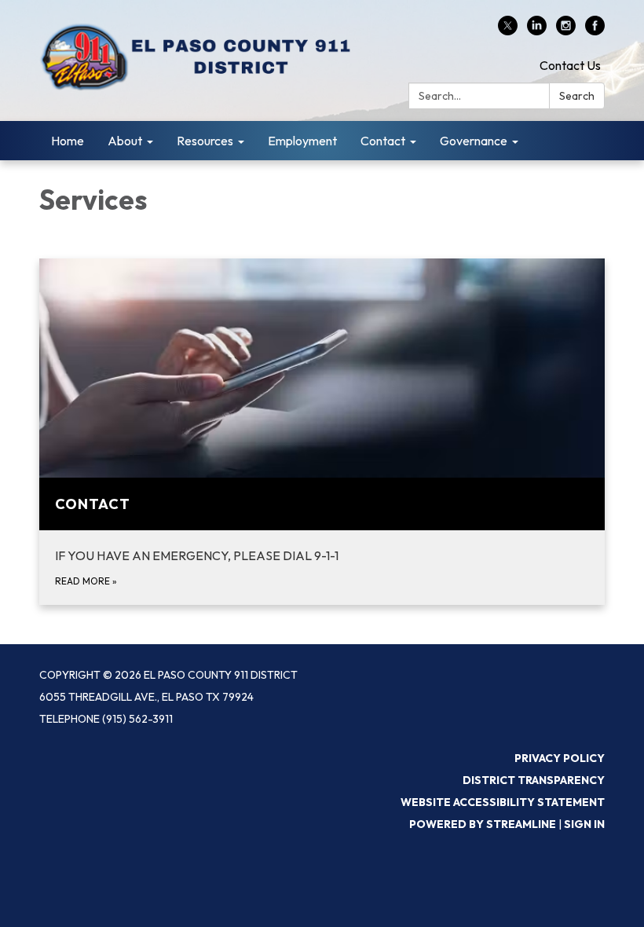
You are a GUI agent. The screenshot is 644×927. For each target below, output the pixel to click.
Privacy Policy (559, 758)
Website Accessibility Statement (503, 802)
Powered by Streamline (482, 824)
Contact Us (570, 65)
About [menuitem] (125, 140)
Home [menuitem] (67, 140)
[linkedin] (537, 30)
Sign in (584, 824)
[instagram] (566, 30)
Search (577, 96)
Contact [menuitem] (382, 140)
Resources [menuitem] (205, 140)
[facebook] (595, 30)
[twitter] (508, 30)
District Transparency (534, 780)
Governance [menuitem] (473, 140)
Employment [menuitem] (302, 140)
